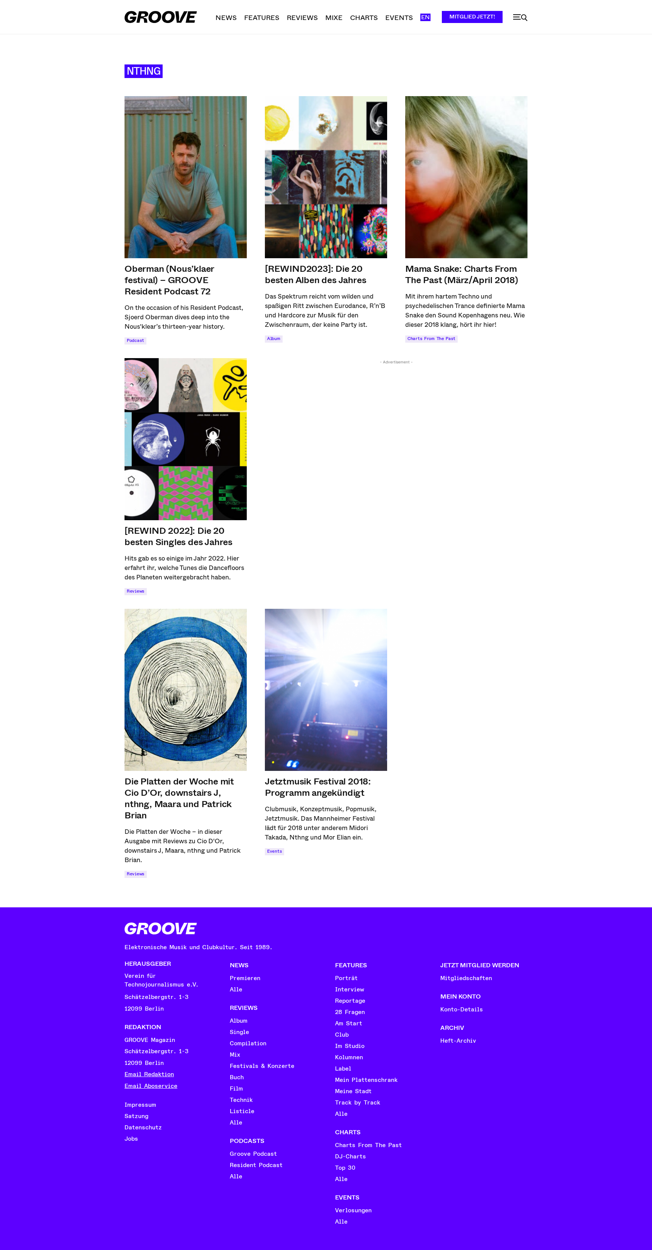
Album (273, 339)
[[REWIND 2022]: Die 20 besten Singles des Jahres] (186, 439)
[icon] (520, 18)
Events (274, 851)
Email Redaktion (149, 1074)
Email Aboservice (151, 1086)
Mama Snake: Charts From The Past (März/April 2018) (461, 274)
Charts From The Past (431, 339)
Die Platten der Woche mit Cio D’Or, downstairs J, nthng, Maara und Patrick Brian (179, 798)
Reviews (136, 591)
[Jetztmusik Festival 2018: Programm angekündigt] (326, 690)
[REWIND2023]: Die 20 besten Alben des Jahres (315, 274)
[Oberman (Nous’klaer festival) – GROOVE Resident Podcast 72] (186, 177)
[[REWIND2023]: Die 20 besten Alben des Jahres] (326, 177)
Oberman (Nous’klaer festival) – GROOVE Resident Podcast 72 (169, 280)
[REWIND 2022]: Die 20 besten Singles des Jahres (178, 536)
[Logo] (161, 17)
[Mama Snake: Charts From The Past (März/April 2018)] (466, 177)
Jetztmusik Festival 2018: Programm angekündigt (318, 787)
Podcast (135, 340)
